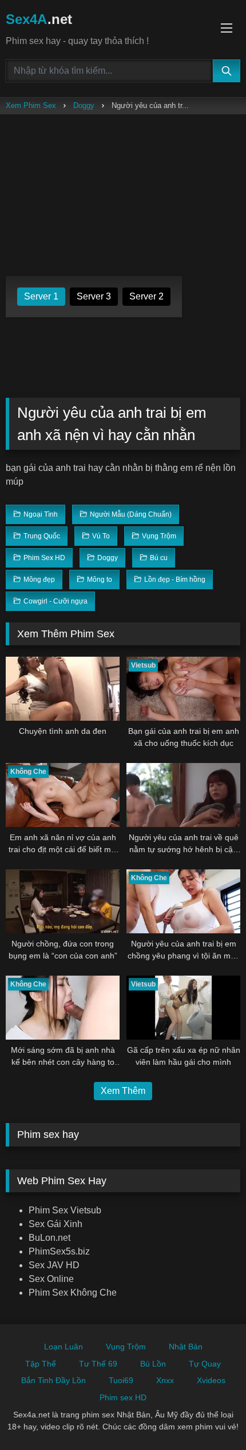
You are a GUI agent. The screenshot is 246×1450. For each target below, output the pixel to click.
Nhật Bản (186, 1346)
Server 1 (41, 296)
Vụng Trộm (126, 1346)
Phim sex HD (123, 1397)
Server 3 (94, 296)
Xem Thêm (123, 1091)
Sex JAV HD (54, 1265)
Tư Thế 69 (98, 1363)
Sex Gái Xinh (55, 1224)
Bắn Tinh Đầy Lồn (53, 1380)
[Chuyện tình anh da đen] (63, 689)
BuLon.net (49, 1238)
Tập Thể (40, 1363)
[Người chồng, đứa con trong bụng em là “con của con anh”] (63, 901)
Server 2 (146, 296)
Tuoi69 (121, 1380)
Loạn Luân (63, 1346)
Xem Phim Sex (31, 105)
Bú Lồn (153, 1363)
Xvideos (211, 1380)
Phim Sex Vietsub (65, 1210)
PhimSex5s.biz (59, 1251)
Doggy (83, 105)
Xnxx (165, 1380)
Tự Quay (205, 1363)
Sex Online (51, 1279)
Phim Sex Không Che (73, 1292)
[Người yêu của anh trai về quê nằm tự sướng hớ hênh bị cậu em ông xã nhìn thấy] (183, 795)
